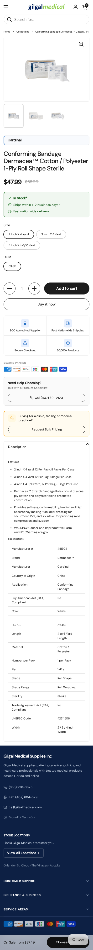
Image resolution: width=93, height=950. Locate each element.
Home (7, 31)
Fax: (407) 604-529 (23, 797)
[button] (84, 7)
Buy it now (46, 304)
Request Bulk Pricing (47, 429)
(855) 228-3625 (20, 787)
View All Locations (21, 853)
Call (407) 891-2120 (49, 398)
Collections (22, 31)
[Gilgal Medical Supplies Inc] (46, 7)
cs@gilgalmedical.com (25, 807)
